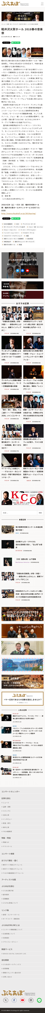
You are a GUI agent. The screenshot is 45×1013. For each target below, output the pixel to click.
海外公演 (6, 827)
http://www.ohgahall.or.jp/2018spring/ (18, 213)
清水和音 (30, 239)
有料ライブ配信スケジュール (12, 869)
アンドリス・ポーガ (28, 224)
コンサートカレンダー (11, 791)
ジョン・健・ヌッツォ (35, 227)
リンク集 (5, 910)
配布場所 (6, 895)
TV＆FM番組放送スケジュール (13, 873)
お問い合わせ (7, 977)
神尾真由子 (7, 241)
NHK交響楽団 (8, 224)
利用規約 (6, 938)
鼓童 (20, 244)
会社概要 (5, 960)
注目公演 (6, 815)
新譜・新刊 (6, 823)
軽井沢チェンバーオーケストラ (24, 241)
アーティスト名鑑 (9, 879)
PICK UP (17, 36)
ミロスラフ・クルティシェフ (13, 236)
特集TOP (6, 842)
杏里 (27, 236)
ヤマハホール (7, 846)
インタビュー (7, 819)
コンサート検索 (8, 853)
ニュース (6, 803)
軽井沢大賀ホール (9, 244)
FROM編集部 (7, 831)
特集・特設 (6, 838)
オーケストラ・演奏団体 (11, 919)
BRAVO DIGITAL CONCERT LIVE (14, 954)
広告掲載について (9, 934)
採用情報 (6, 968)
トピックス (6, 811)
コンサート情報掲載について (12, 930)
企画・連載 (6, 807)
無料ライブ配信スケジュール (12, 865)
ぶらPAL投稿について (10, 903)
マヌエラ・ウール (28, 233)
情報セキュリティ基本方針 (12, 973)
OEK (17, 224)
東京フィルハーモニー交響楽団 (13, 239)
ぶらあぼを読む (8, 886)
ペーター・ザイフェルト (28, 230)
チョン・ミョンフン (10, 230)
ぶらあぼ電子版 (8, 891)
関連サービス (7, 949)
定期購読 (6, 899)
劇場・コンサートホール (11, 915)
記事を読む (6, 798)
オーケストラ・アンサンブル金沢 (14, 227)
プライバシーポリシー (10, 942)
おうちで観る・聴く (10, 860)
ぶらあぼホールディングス (12, 964)
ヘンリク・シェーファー (11, 233)
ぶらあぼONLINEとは (11, 925)
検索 (40, 513)
